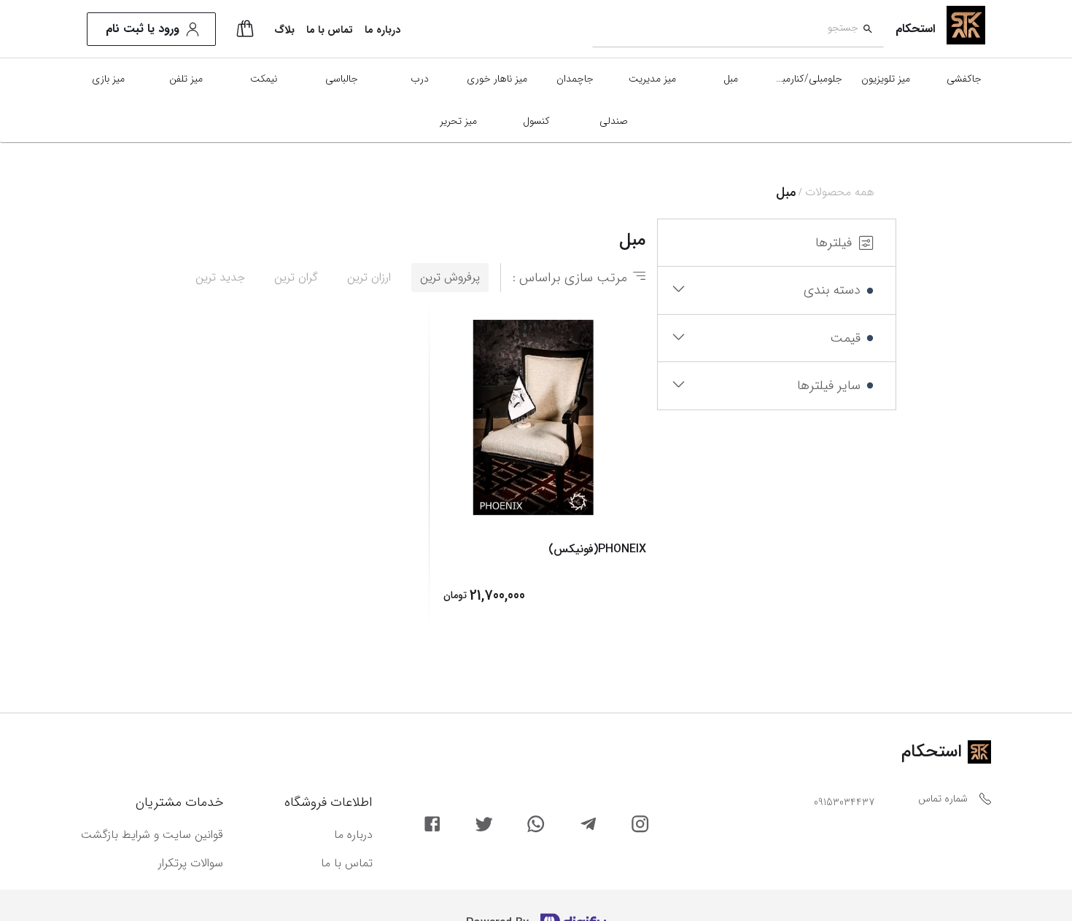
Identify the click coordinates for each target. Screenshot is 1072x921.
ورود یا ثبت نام (142, 29)
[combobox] (725, 29)
